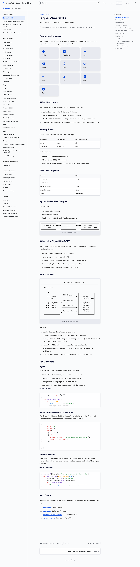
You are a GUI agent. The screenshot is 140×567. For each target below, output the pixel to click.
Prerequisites (119, 22)
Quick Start (47, 511)
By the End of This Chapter (124, 28)
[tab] (6, 8)
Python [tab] (42, 388)
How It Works (119, 33)
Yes (60, 543)
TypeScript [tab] (49, 388)
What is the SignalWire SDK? (124, 31)
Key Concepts (119, 36)
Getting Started (45, 14)
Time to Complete (121, 25)
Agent (118, 39)
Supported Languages (122, 17)
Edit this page (94, 543)
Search (70, 3)
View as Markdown (60, 27)
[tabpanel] (70, 400)
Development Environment (52, 514)
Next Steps (118, 48)
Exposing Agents (49, 518)
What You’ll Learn (121, 20)
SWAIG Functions (122, 46)
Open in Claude (77, 27)
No (68, 543)
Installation (47, 508)
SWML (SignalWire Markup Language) (125, 42)
